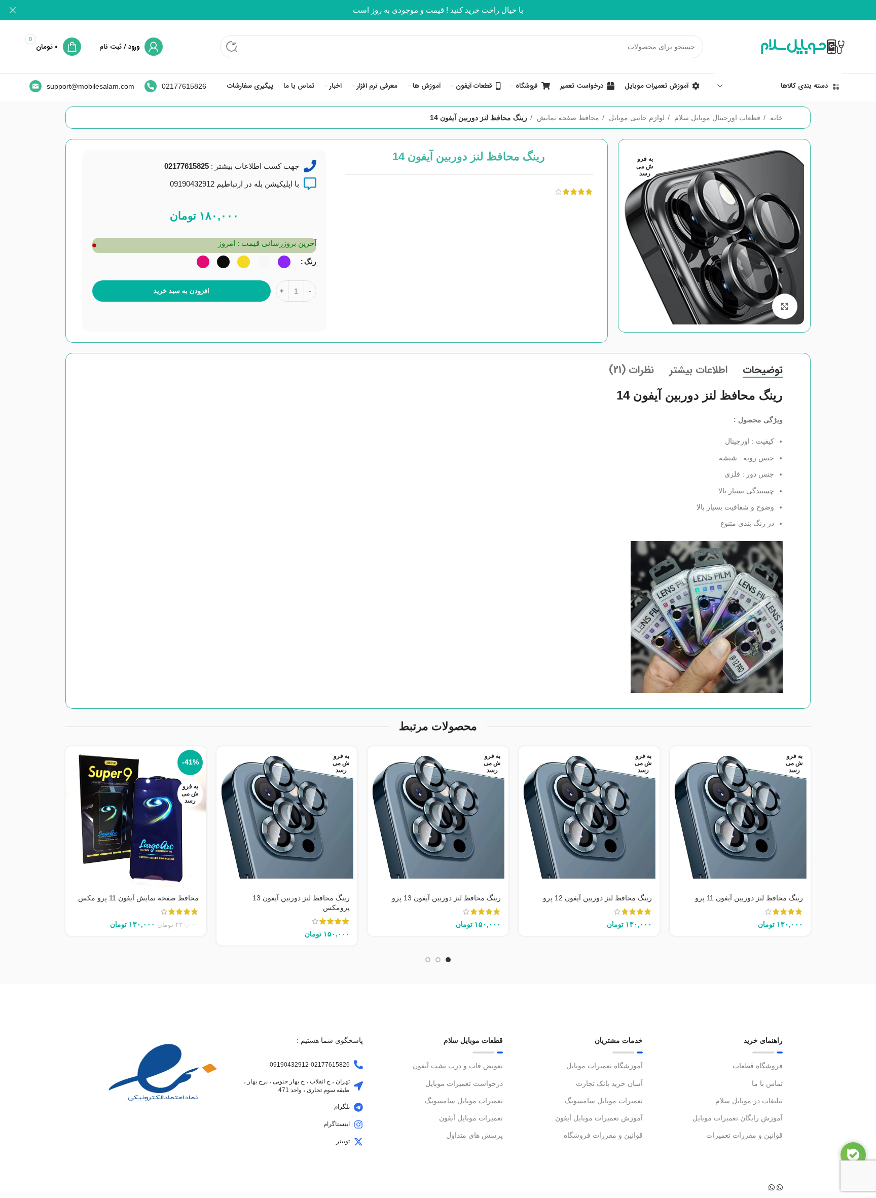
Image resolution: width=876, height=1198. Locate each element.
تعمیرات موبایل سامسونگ (604, 1101)
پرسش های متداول (474, 1135)
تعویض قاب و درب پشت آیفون (458, 1066)
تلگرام (342, 1106)
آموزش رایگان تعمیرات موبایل (737, 1118)
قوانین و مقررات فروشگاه (603, 1135)
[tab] (763, 370)
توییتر (343, 1141)
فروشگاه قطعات (758, 1066)
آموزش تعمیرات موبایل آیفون (599, 1118)
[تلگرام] (358, 1107)
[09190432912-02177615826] (358, 1064)
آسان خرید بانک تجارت (609, 1083)
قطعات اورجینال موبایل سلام (716, 118)
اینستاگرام (336, 1124)
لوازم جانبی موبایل (636, 118)
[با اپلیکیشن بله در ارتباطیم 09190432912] (310, 183)
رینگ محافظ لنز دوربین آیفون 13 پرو (446, 898)
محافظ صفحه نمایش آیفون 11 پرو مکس (138, 898)
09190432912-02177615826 (310, 1064)
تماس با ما (767, 1083)
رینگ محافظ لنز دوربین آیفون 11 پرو (749, 898)
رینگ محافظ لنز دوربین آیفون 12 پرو (597, 898)
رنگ (310, 262)
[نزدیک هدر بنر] (12, 10)
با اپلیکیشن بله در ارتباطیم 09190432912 (234, 183)
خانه (775, 118)
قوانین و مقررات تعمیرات (744, 1135)
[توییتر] (358, 1141)
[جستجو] (231, 46)
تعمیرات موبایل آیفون (471, 1118)
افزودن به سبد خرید (181, 291)
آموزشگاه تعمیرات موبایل (604, 1066)
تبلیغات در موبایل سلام (749, 1101)
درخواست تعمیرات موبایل (464, 1083)
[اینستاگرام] (358, 1124)
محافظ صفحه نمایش (567, 118)
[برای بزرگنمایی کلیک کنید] (784, 306)
